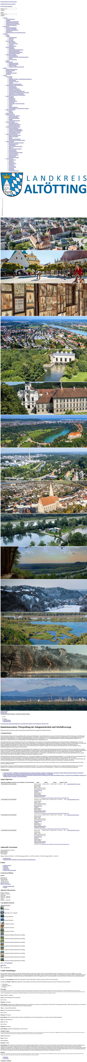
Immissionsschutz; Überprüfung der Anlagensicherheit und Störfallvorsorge (55, 797)
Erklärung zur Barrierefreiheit (9, 870)
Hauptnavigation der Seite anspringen (9, 1)
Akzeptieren (3, 1060)
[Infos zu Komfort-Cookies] (6, 987)
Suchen (2, 8)
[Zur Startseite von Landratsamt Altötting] (43, 196)
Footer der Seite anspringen (6, 6)
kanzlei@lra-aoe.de (5, 882)
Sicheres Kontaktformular (8, 886)
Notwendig (4, 984)
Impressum (5, 866)
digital (9, 963)
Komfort (4, 987)
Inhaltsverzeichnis (7, 865)
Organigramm (6, 869)
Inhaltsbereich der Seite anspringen (8, 4)
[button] (5, 17)
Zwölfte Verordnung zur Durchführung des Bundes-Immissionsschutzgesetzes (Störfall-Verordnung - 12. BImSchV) (28, 774)
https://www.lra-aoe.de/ (6, 884)
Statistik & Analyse (6, 985)
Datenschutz (6, 867)
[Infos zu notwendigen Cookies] (7, 984)
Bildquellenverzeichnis (5, 905)
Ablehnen (9, 1060)
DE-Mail (5, 887)
